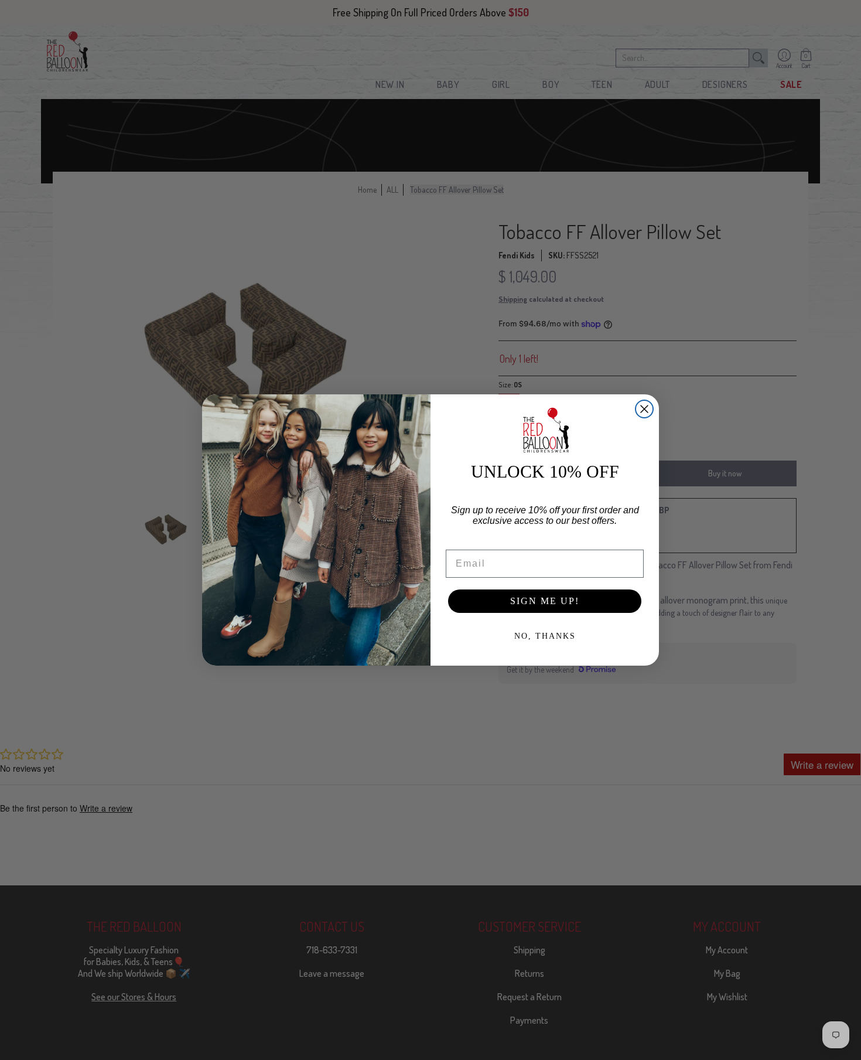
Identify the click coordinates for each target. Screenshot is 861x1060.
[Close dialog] (644, 409)
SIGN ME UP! (544, 601)
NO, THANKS (545, 636)
